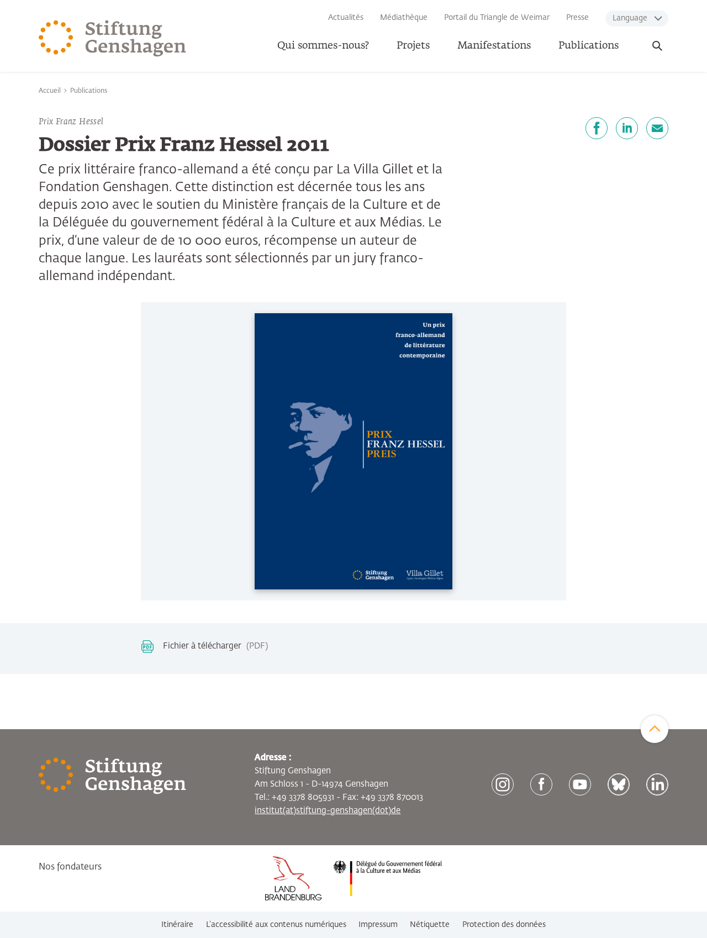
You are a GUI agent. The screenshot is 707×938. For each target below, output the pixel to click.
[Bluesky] (619, 784)
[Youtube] (580, 784)
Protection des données (504, 925)
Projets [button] (413, 46)
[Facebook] (596, 128)
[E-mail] (657, 128)
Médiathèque (404, 18)
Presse (577, 18)
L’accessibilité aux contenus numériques (276, 925)
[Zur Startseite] (113, 39)
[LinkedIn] (627, 128)
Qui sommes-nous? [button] (323, 46)
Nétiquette (430, 925)
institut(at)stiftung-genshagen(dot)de (327, 811)
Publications (588, 46)
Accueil (50, 91)
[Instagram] (503, 784)
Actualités (345, 18)
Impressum (378, 925)
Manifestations (494, 46)
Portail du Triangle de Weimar (497, 18)
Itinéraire (177, 925)
